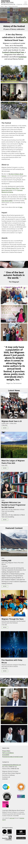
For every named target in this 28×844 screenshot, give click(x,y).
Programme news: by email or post (12, 757)
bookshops (23, 57)
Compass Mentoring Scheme (12, 191)
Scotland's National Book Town (13, 52)
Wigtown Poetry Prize (12, 188)
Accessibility (5, 755)
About (6, 6)
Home (2, 6)
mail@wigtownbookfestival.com (11, 765)
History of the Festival (13, 6)
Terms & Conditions (8, 753)
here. (20, 207)
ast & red (12, 818)
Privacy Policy (6, 751)
